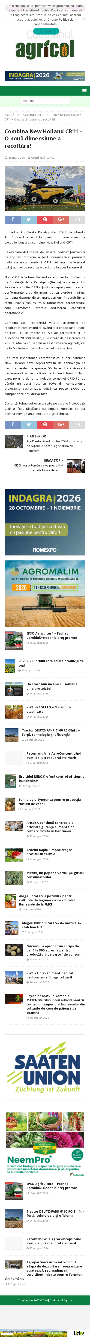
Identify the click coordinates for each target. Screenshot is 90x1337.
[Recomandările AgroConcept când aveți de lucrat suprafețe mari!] (14, 758)
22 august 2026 (39, 836)
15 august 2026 (17, 1284)
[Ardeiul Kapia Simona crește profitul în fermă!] (14, 855)
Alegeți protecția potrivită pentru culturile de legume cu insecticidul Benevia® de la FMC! (47, 900)
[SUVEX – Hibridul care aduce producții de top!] (10, 666)
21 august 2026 (39, 882)
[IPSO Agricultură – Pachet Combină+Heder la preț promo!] (14, 640)
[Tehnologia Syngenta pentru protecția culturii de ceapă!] (10, 804)
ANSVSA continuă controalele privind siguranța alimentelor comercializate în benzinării (50, 827)
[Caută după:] (45, 100)
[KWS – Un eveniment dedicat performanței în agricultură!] (14, 977)
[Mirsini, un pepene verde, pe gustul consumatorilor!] (14, 878)
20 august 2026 (39, 982)
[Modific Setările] (84, 19)
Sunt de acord (46, 31)
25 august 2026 (39, 643)
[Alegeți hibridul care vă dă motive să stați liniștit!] (11, 928)
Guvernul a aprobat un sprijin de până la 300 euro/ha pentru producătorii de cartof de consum (54, 950)
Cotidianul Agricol (43, 157)
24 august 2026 (39, 693)
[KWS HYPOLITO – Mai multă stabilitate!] (14, 712)
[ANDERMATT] (45, 1174)
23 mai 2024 (16, 157)
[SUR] (45, 1098)
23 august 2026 (39, 763)
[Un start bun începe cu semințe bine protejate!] (14, 689)
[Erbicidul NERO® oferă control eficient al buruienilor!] (10, 781)
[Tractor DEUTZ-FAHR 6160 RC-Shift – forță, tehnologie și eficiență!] (11, 735)
